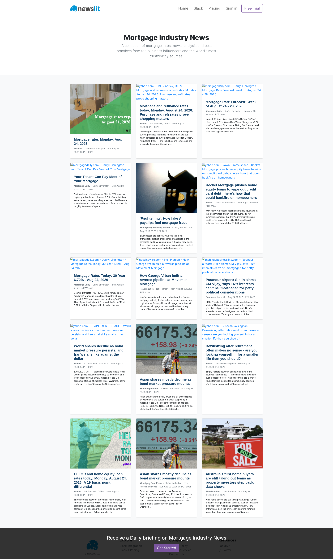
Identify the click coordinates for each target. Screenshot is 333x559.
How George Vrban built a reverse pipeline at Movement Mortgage (164, 280)
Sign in (231, 8)
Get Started (166, 548)
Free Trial (252, 8)
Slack (198, 8)
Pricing (214, 8)
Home (183, 8)
